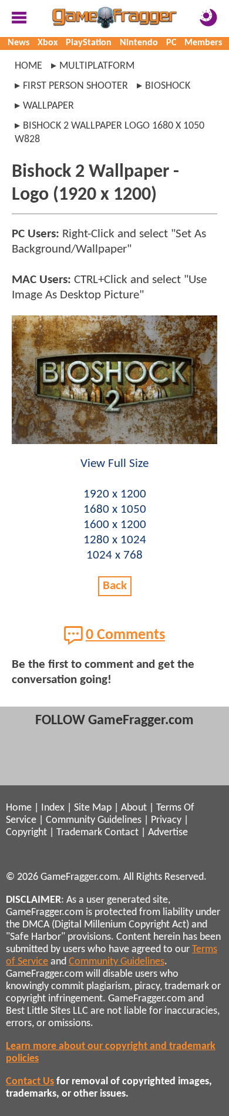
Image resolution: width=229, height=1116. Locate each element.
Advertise (168, 833)
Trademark (79, 833)
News (18, 43)
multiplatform (96, 66)
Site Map (93, 808)
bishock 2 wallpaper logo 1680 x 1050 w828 (109, 132)
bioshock (167, 86)
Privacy (166, 820)
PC (171, 43)
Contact (122, 833)
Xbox (48, 43)
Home (28, 66)
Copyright (26, 833)
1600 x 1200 (114, 525)
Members (203, 43)
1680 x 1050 (114, 509)
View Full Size (114, 464)
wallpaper (48, 106)
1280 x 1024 (114, 540)
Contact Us (30, 1082)
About (134, 808)
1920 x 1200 (114, 494)
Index (53, 808)
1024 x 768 (114, 555)
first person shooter (75, 86)
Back (115, 586)
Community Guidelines (94, 820)
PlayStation (89, 43)
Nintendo (139, 43)
